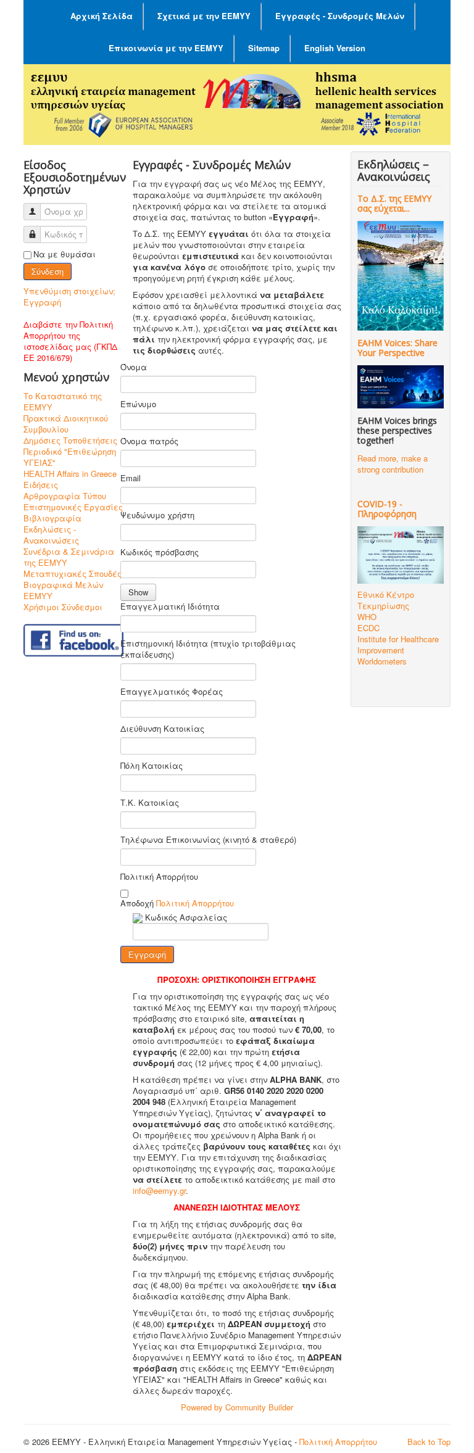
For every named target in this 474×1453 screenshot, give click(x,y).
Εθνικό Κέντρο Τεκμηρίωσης (385, 600)
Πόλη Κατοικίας (151, 765)
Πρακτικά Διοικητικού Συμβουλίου (65, 424)
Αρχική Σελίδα (101, 16)
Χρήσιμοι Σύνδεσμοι (62, 607)
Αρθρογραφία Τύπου (64, 496)
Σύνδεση (47, 271)
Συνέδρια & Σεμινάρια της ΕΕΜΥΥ (68, 557)
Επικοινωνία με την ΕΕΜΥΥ (166, 48)
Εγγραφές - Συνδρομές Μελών (339, 16)
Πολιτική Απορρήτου (159, 876)
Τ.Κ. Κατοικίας (149, 802)
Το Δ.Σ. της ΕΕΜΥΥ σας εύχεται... (394, 203)
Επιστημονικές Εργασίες (73, 507)
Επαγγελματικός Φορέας (171, 691)
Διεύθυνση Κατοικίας (162, 728)
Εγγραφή (42, 302)
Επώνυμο (138, 404)
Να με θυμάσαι (64, 254)
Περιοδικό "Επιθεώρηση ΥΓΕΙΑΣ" (69, 457)
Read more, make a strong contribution (392, 463)
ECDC (368, 628)
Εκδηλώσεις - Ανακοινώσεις (51, 535)
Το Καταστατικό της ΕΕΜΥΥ (62, 402)
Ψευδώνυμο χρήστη (157, 515)
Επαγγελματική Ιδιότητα (170, 606)
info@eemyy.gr (159, 1190)
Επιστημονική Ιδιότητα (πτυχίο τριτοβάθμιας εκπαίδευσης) (208, 649)
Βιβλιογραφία (52, 518)
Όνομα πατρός (149, 441)
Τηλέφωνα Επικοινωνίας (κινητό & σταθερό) (208, 839)
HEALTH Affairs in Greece (70, 473)
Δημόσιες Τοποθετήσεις (70, 440)
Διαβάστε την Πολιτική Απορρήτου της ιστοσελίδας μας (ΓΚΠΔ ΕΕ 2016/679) (70, 340)
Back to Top (429, 1441)
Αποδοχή (177, 903)
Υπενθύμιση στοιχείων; (69, 291)
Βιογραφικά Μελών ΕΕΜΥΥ (63, 590)
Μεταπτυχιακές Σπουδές (72, 573)
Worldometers (382, 661)
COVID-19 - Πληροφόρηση (387, 509)
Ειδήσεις (40, 485)
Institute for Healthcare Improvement (398, 644)
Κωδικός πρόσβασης (159, 552)
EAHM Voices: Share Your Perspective (397, 347)
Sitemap (264, 48)
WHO (366, 617)
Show (138, 592)
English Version (334, 48)
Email (130, 478)
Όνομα (133, 367)
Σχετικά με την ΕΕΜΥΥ (204, 16)
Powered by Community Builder (237, 1407)
